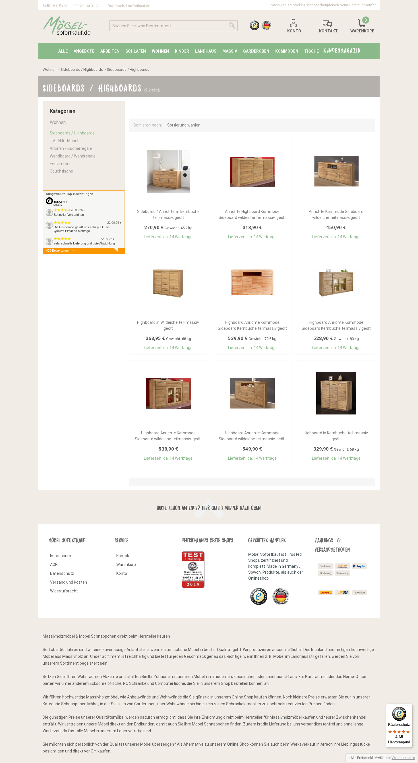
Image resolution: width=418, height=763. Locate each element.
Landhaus (205, 51)
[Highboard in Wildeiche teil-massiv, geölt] (168, 282)
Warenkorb (126, 564)
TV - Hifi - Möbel (64, 140)
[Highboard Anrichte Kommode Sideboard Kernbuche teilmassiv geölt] (252, 282)
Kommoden (286, 51)
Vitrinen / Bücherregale (71, 148)
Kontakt (123, 555)
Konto (121, 573)
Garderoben (256, 51)
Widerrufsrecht (64, 591)
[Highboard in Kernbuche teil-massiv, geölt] (336, 393)
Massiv (229, 51)
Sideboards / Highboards (81, 69)
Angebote (84, 51)
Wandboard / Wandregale (73, 156)
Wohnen (160, 51)
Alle (63, 51)
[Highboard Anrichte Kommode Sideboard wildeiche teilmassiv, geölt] (168, 393)
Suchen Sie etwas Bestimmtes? (141, 26)
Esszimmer (60, 163)
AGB (54, 564)
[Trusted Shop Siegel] (260, 26)
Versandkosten (403, 758)
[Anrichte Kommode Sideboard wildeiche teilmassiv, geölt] (336, 171)
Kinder (182, 51)
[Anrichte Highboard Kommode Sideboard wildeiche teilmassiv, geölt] (252, 172)
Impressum (60, 555)
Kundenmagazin (342, 49)
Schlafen (135, 51)
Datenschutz (62, 573)
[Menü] (408, 707)
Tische (311, 51)
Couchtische (61, 171)
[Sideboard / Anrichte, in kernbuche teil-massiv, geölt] (168, 171)
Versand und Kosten (68, 582)
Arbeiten (109, 51)
